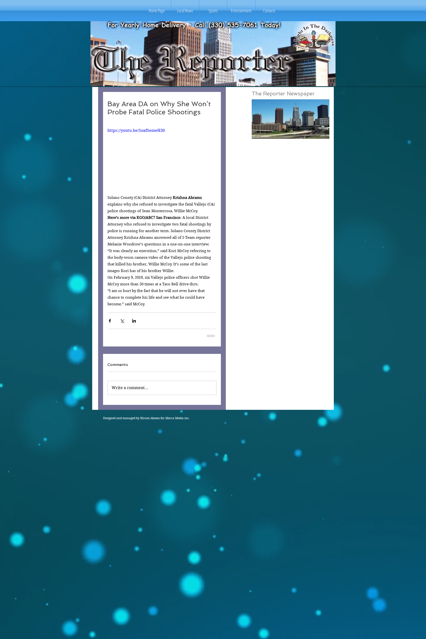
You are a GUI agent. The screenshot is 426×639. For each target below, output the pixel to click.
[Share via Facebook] (109, 320)
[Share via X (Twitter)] (122, 320)
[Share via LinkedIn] (134, 320)
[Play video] (161, 158)
